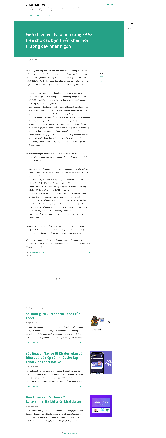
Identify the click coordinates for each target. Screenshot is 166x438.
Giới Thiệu (40, 16)
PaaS (100, 81)
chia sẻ (101, 76)
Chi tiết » (80, 342)
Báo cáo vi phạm (133, 33)
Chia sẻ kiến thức (35, 4)
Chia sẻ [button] (101, 67)
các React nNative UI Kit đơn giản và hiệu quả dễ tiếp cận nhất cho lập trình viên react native (54, 357)
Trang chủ (29, 16)
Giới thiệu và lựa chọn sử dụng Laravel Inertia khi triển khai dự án (53, 399)
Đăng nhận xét (37, 342)
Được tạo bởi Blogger (70, 433)
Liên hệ (50, 16)
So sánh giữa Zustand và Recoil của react (53, 316)
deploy (101, 79)
